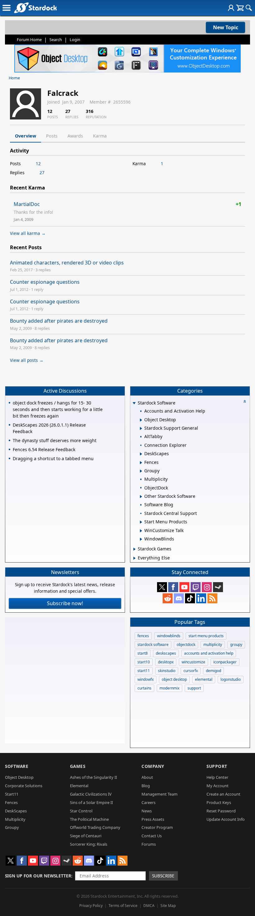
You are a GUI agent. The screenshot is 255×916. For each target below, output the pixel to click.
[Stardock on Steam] (218, 587)
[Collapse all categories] (244, 401)
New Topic (225, 27)
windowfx (145, 679)
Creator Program (157, 827)
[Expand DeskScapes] (141, 454)
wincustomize (193, 662)
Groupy (12, 827)
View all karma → (28, 233)
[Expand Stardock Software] (134, 403)
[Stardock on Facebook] (173, 587)
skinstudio (166, 670)
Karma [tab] (100, 136)
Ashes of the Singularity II (93, 777)
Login (75, 39)
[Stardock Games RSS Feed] (212, 598)
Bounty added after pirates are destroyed (59, 320)
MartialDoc (27, 204)
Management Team (159, 794)
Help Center (217, 777)
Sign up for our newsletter (38, 876)
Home (14, 78)
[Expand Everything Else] (134, 558)
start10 (143, 662)
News (146, 811)
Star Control (81, 811)
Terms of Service (123, 905)
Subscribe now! (65, 603)
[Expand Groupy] (141, 471)
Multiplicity (15, 819)
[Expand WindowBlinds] (141, 539)
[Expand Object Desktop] (141, 420)
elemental (203, 679)
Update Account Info (225, 819)
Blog (145, 785)
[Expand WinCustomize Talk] (141, 530)
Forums (148, 844)
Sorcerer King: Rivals (88, 844)
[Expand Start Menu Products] (141, 522)
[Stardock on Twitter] (162, 587)
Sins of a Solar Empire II (91, 802)
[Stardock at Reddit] (167, 598)
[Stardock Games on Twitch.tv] (195, 587)
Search (55, 39)
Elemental (79, 785)
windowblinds (168, 635)
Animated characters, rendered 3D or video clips (67, 262)
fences (143, 635)
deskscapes (166, 653)
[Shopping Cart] (240, 8)
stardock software (153, 644)
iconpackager (225, 662)
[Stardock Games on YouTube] (184, 587)
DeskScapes (16, 811)
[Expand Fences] (141, 462)
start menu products (206, 635)
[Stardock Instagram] (206, 587)
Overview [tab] (25, 136)
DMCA (149, 905)
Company (152, 766)
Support (216, 766)
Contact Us (151, 836)
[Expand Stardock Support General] (141, 428)
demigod (213, 670)
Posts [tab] (52, 136)
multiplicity (212, 644)
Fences (11, 802)
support (194, 688)
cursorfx (190, 670)
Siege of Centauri (85, 836)
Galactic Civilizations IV (91, 794)
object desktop (174, 679)
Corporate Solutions (23, 785)
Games (78, 766)
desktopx (166, 662)
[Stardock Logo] (35, 7)
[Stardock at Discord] (178, 598)
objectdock (186, 644)
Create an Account (223, 794)
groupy (236, 644)
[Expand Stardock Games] (134, 549)
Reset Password (221, 811)
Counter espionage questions (45, 281)
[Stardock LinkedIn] (201, 598)
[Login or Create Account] (231, 8)
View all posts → (27, 360)
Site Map (168, 905)
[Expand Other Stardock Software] (141, 496)
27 (41, 172)
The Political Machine (89, 819)
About (147, 777)
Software (16, 766)
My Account (217, 785)
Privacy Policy (91, 905)
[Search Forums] (249, 8)
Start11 (11, 794)
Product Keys (218, 802)
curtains (144, 688)
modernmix (169, 688)
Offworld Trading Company (95, 827)
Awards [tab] (75, 136)
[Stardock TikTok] (190, 598)
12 (38, 163)
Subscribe (163, 876)
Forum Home (29, 39)
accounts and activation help (208, 653)
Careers (148, 802)
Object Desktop (19, 777)
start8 (142, 653)
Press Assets (152, 819)
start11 (143, 670)
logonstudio (230, 679)
